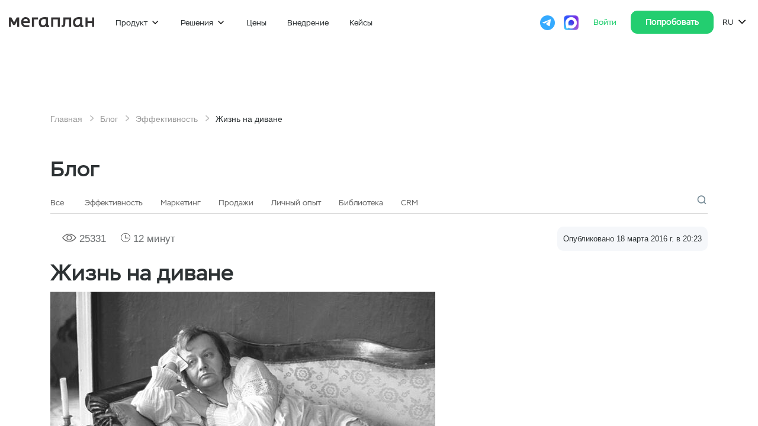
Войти (606, 22)
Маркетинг (180, 203)
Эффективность (167, 119)
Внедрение (308, 23)
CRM (409, 203)
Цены (256, 23)
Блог (109, 119)
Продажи (236, 203)
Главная (66, 119)
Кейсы (360, 23)
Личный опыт (296, 203)
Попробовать (672, 22)
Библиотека (361, 203)
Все (57, 203)
